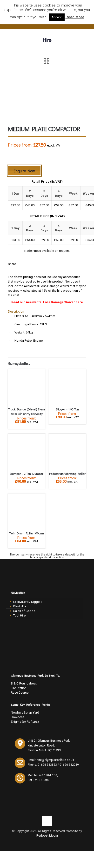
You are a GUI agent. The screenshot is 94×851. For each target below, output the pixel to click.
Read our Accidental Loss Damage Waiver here (47, 302)
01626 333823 (47, 764)
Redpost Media (47, 835)
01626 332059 (69, 764)
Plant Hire (19, 606)
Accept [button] (57, 17)
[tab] (47, 311)
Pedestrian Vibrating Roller (67, 473)
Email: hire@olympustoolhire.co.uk (51, 760)
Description (16, 311)
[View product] (40, 375)
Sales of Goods (24, 611)
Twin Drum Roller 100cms (26, 533)
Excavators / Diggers (27, 602)
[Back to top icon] (47, 821)
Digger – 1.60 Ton (67, 409)
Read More (75, 17)
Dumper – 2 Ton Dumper (26, 473)
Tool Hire (19, 615)
